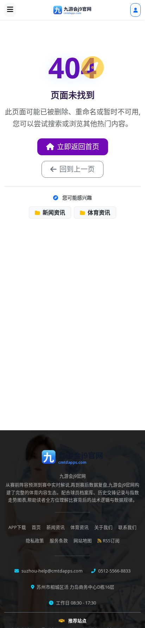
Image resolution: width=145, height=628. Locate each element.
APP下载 (17, 527)
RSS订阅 (111, 541)
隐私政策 (35, 541)
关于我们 (103, 527)
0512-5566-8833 (114, 571)
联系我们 (127, 527)
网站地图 (83, 541)
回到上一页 (77, 169)
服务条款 (59, 541)
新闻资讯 (53, 212)
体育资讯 (98, 212)
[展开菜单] (10, 10)
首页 (36, 527)
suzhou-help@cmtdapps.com (51, 571)
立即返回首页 (78, 146)
